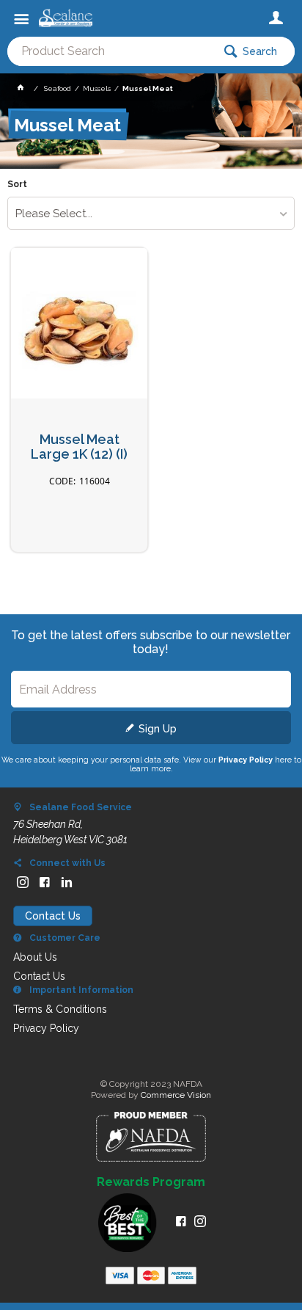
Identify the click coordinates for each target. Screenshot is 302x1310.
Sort (17, 184)
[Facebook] (44, 882)
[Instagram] (22, 882)
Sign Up (158, 729)
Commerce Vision (176, 1095)
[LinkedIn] (66, 882)
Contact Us (53, 916)
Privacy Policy (245, 759)
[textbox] (110, 51)
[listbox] (150, 213)
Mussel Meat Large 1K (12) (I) (79, 447)
